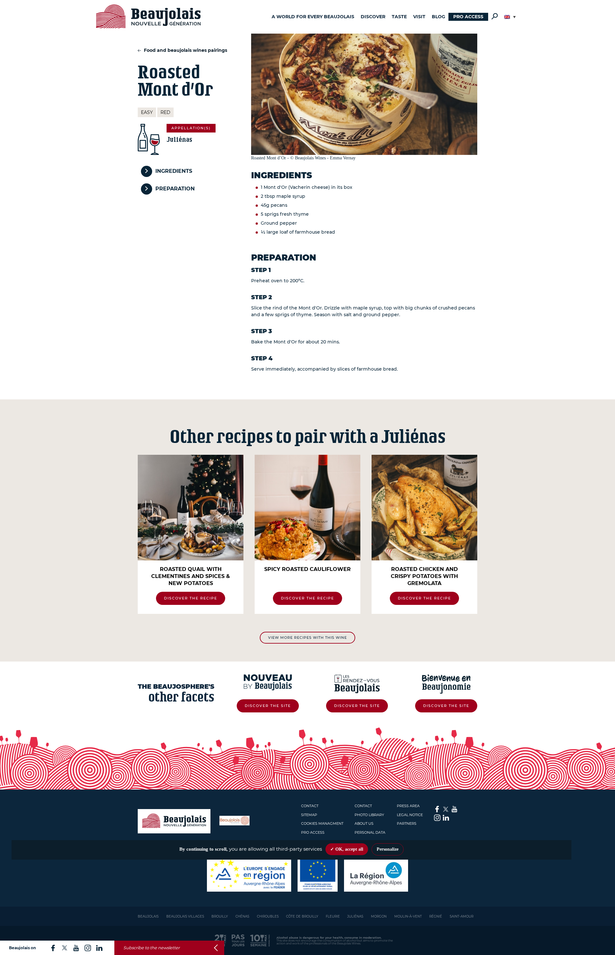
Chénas (242, 916)
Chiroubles (268, 916)
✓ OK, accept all (346, 849)
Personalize (387, 849)
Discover (373, 17)
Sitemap (309, 815)
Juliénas (355, 916)
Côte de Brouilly (302, 916)
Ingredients (173, 171)
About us (364, 823)
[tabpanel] (190, 534)
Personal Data (370, 832)
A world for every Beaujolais (313, 17)
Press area (408, 806)
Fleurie (333, 916)
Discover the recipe (190, 598)
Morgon (379, 916)
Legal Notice (410, 815)
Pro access (468, 17)
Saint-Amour (461, 916)
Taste (399, 17)
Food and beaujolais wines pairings (185, 50)
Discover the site (268, 705)
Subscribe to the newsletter (151, 948)
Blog (438, 17)
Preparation (175, 189)
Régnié (435, 916)
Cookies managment (322, 823)
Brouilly (219, 916)
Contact (309, 806)
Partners (406, 823)
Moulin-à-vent (408, 916)
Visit (419, 17)
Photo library (369, 815)
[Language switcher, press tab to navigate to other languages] (510, 17)
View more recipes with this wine (307, 637)
